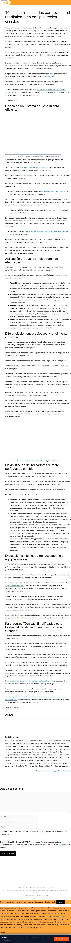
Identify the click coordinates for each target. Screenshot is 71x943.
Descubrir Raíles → (61, 939)
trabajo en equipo (47, 76)
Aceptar (60, 902)
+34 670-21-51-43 (48, 887)
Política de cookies (43, 895)
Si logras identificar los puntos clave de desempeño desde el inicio (29, 681)
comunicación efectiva (15, 615)
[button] (69, 2)
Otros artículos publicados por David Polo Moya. (53, 771)
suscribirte (63, 845)
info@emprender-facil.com (33, 887)
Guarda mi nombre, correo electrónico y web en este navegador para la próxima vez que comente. (34, 832)
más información (50, 902)
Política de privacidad (28, 895)
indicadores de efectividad (15, 586)
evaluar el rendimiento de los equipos (33, 167)
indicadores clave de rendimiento (52, 191)
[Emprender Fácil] (5, 2)
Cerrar (2, 933)
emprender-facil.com (14, 890)
